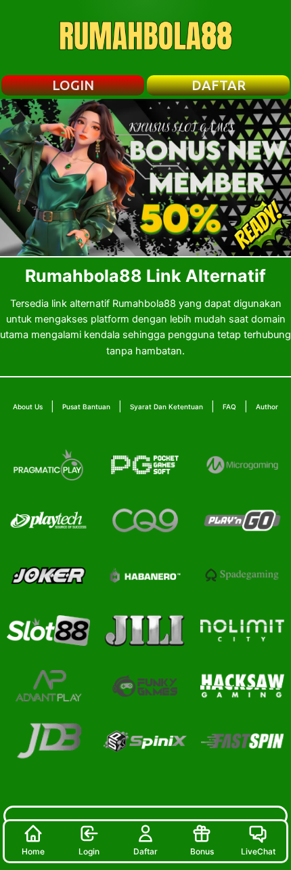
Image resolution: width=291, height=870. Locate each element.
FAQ (229, 406)
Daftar (145, 851)
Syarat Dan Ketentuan (166, 406)
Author (267, 406)
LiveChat (258, 851)
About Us (28, 406)
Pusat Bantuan (86, 406)
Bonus (202, 851)
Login (89, 851)
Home (33, 851)
